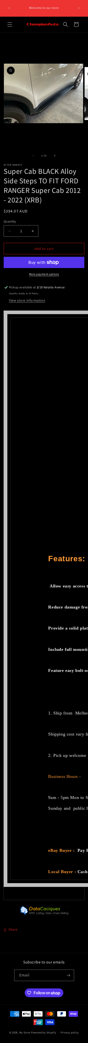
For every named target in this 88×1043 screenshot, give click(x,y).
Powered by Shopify (43, 1032)
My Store (25, 1032)
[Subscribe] (68, 975)
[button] (9, 24)
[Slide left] (33, 155)
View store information (27, 300)
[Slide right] (54, 155)
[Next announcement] (79, 8)
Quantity (10, 221)
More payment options (44, 274)
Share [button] (13, 929)
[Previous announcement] (9, 8)
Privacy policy (70, 1032)
